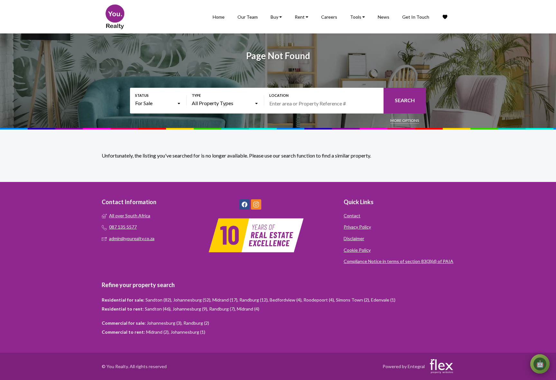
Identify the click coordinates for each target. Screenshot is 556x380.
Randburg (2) (196, 323)
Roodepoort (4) (318, 300)
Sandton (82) (158, 300)
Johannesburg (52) (191, 300)
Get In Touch (415, 17)
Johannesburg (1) (188, 332)
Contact (352, 215)
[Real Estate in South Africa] (114, 17)
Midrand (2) (157, 332)
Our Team (247, 17)
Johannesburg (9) (189, 309)
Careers (329, 17)
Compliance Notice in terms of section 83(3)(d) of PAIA (398, 261)
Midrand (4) (248, 309)
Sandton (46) (158, 309)
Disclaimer (354, 238)
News (383, 17)
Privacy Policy (357, 227)
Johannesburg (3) (164, 323)
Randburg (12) (253, 300)
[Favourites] (445, 17)
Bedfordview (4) (285, 300)
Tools (356, 17)
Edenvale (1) (383, 300)
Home (219, 17)
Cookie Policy (357, 250)
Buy (275, 17)
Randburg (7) (222, 309)
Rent (300, 17)
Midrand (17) (224, 300)
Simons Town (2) (352, 300)
